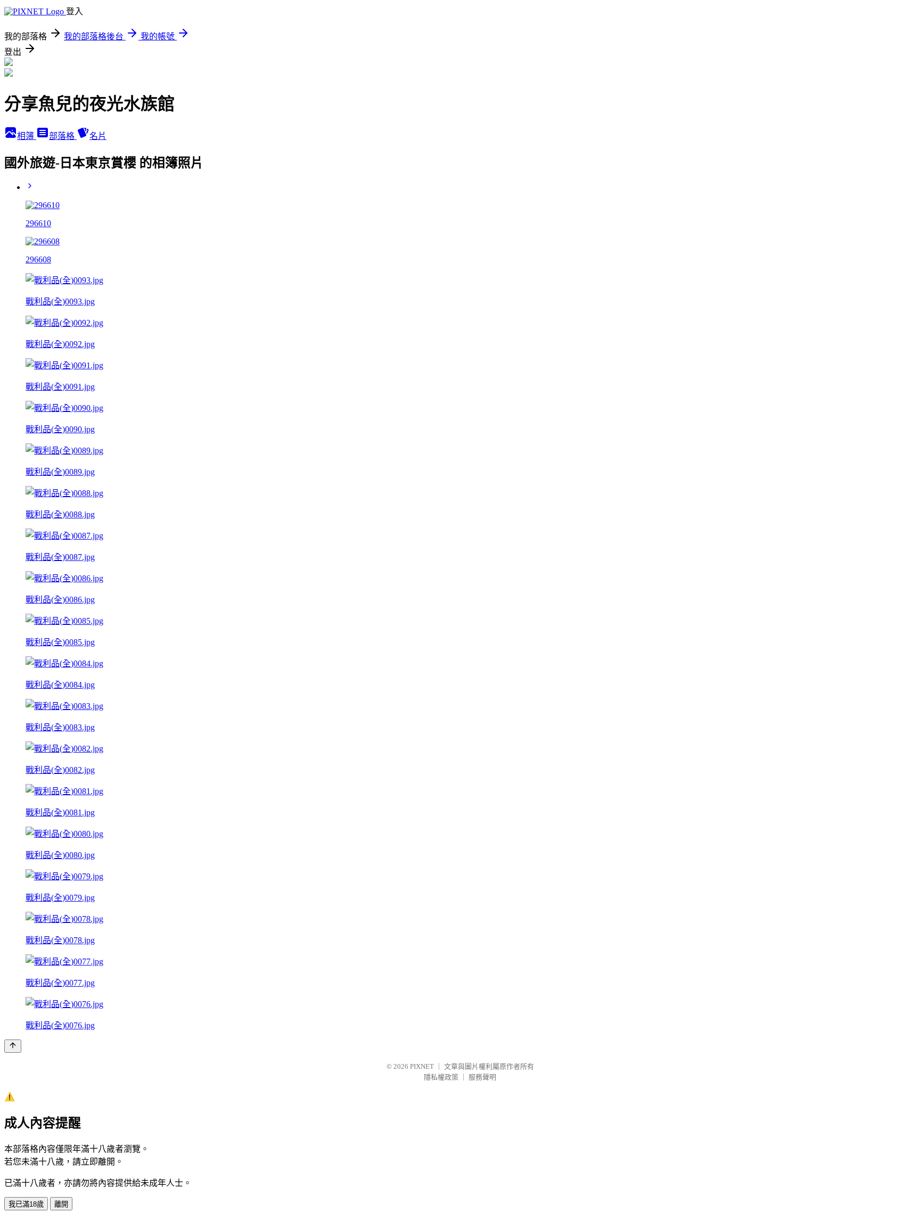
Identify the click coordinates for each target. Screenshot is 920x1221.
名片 (97, 136)
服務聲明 (482, 1077)
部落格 (63, 136)
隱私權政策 (441, 1077)
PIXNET (422, 1066)
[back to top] (12, 1046)
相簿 (26, 136)
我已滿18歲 (26, 1204)
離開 (61, 1204)
